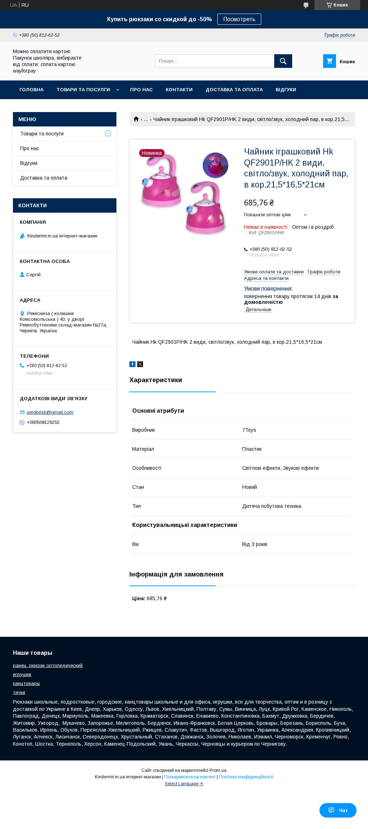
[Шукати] (283, 61)
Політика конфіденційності (246, 776)
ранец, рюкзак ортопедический (48, 665)
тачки (19, 692)
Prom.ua (218, 770)
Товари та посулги (83, 89)
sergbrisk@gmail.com (50, 412)
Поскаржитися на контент (190, 776)
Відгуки (286, 89)
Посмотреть (239, 19)
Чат (343, 810)
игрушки (22, 674)
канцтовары (26, 683)
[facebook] (132, 365)
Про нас (141, 89)
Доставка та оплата (234, 89)
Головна (31, 89)
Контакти (179, 89)
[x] (140, 365)
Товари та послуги (42, 133)
